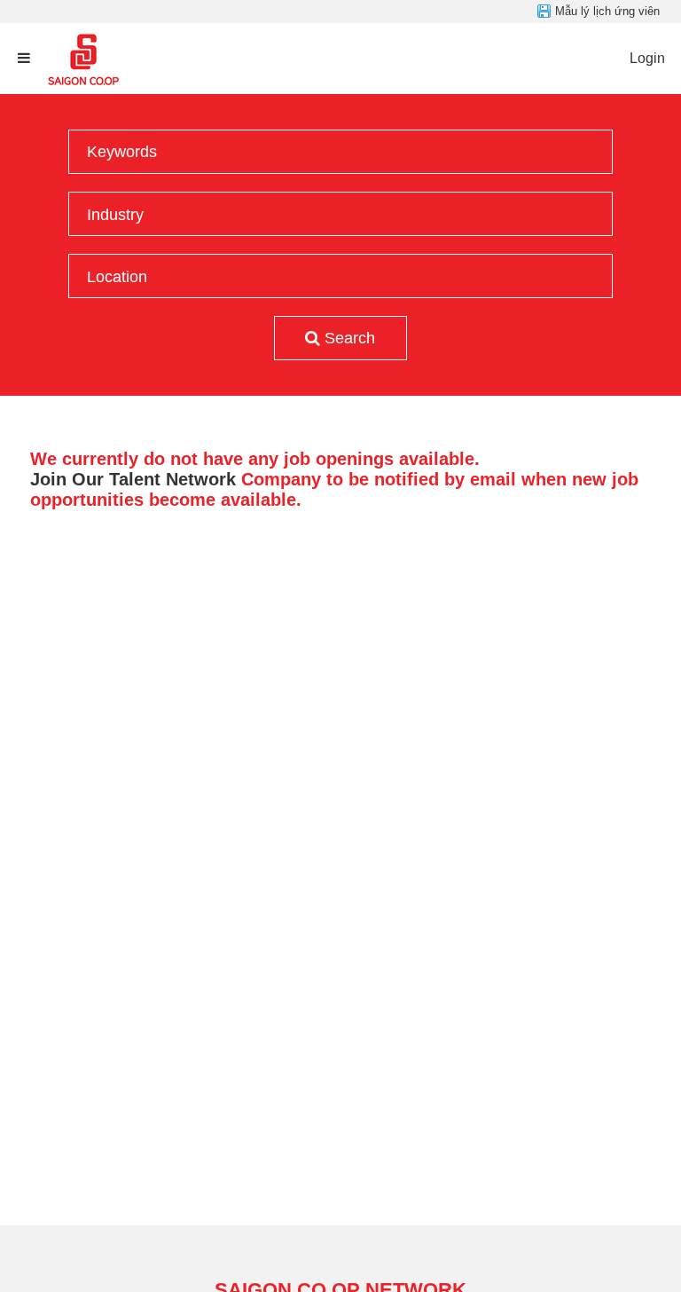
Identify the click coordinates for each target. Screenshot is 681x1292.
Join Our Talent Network (133, 479)
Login (647, 58)
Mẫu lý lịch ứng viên (607, 11)
